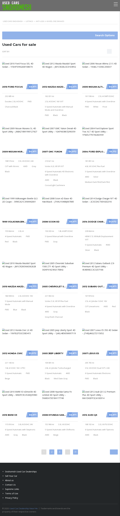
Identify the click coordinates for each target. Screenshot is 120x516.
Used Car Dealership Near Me (23, 508)
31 (75, 452)
